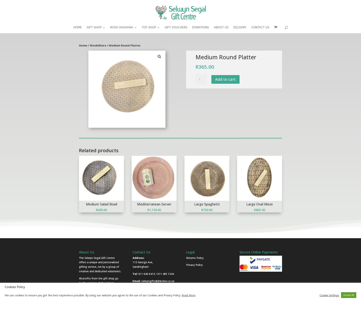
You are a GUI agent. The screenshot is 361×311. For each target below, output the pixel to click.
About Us (221, 27)
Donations (200, 27)
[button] (159, 56)
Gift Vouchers (176, 27)
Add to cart (225, 79)
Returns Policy (195, 258)
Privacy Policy (194, 265)
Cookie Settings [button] (329, 295)
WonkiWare (98, 45)
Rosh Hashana (121, 27)
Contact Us (260, 27)
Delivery (239, 27)
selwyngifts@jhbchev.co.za (157, 281)
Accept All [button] (348, 295)
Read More (189, 295)
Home (77, 27)
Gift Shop (94, 27)
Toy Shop (149, 27)
